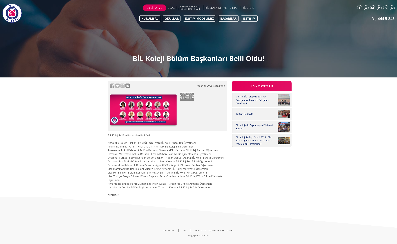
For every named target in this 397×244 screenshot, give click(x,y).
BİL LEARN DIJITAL (216, 7)
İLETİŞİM (249, 18)
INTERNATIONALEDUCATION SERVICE (190, 7)
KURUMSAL (149, 18)
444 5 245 (386, 18)
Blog (171, 7)
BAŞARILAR (228, 18)
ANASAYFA (169, 230)
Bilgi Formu (154, 7)
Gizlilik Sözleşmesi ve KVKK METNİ (214, 230)
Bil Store (248, 7)
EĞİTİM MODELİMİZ (199, 18)
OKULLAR (172, 18)
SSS (185, 230)
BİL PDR (234, 7)
